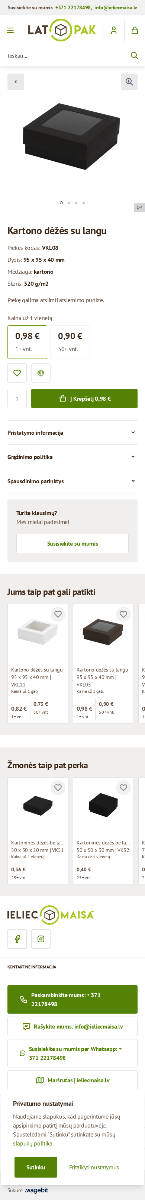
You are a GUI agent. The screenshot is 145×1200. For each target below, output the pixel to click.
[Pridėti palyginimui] (41, 373)
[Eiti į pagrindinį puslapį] (62, 30)
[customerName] (113, 30)
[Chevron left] (15, 82)
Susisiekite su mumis (72, 543)
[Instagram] (41, 939)
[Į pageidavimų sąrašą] (17, 373)
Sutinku (35, 1167)
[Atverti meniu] (10, 30)
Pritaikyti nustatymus (94, 1167)
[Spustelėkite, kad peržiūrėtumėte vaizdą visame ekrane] (129, 82)
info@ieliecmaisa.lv (115, 7)
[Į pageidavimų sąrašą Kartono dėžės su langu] (58, 614)
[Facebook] (17, 939)
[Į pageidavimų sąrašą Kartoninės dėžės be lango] (58, 788)
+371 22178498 (73, 7)
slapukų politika (32, 1143)
